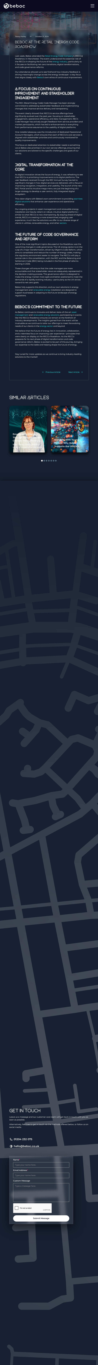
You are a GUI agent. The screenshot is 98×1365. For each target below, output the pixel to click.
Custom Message (21, 1181)
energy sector (46, 326)
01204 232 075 (23, 1139)
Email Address (20, 1170)
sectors (63, 223)
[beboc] (14, 6)
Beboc (40, 77)
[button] (42, 461)
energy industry (59, 61)
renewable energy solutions (46, 315)
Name (16, 1160)
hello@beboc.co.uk (26, 1146)
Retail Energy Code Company (59, 56)
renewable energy (41, 290)
